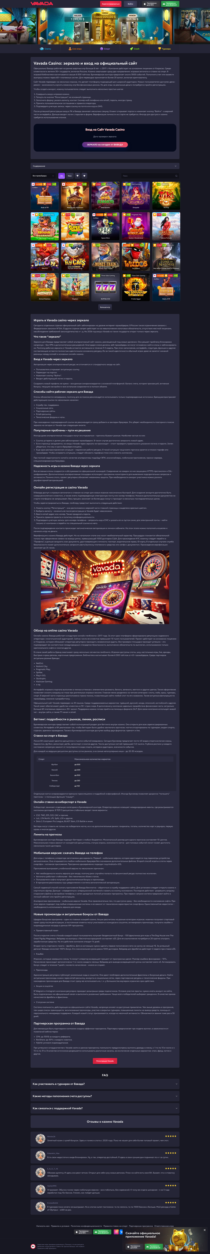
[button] (2, 26)
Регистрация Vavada (105, 1061)
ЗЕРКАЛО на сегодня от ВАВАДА (105, 144)
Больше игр (105, 307)
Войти (130, 4)
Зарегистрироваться (111, 4)
